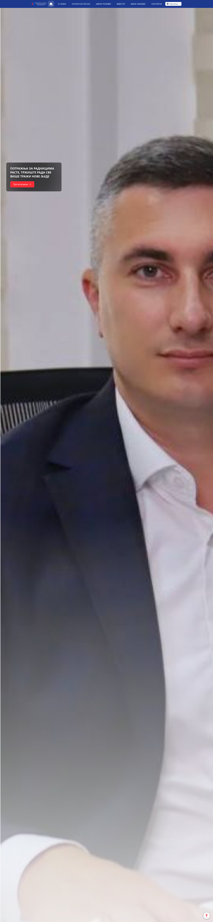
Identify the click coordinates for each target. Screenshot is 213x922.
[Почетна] (51, 4)
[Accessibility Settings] (206, 915)
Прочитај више (20, 182)
